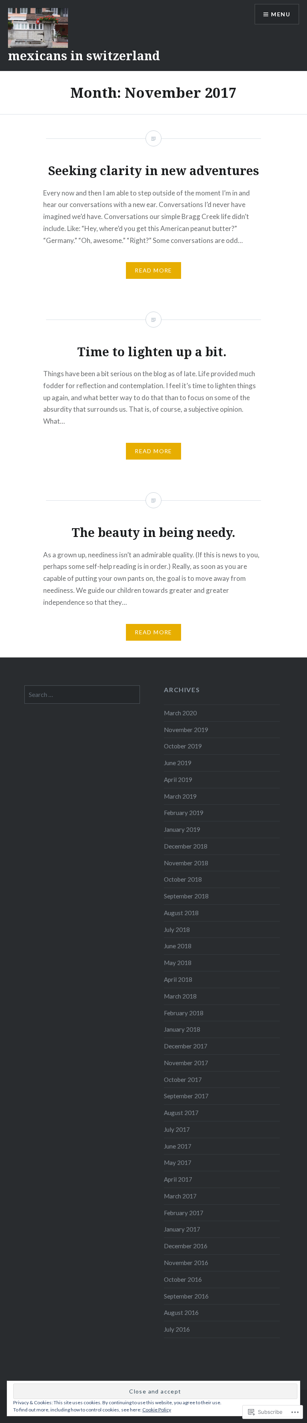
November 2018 (186, 862)
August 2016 (181, 1312)
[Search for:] (82, 694)
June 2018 (177, 945)
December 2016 (185, 1245)
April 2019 (178, 779)
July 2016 (177, 1329)
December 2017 (185, 1046)
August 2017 (181, 1112)
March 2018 (180, 996)
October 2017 (183, 1079)
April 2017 (178, 1179)
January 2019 (182, 829)
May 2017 (177, 1162)
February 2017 (183, 1212)
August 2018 (181, 912)
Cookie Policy (156, 1410)
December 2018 (185, 846)
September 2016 (186, 1296)
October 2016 (183, 1279)
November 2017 (186, 1062)
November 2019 (186, 729)
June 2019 (177, 762)
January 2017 (182, 1229)
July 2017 (177, 1129)
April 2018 (178, 979)
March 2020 (180, 712)
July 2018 (177, 929)
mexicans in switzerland (84, 55)
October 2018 (183, 879)
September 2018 (186, 896)
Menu (280, 14)
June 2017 (177, 1146)
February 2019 (183, 812)
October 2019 (183, 746)
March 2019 (180, 796)
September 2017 (186, 1095)
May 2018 (177, 962)
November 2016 (186, 1262)
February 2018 (183, 1012)
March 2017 (180, 1196)
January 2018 (182, 1029)
